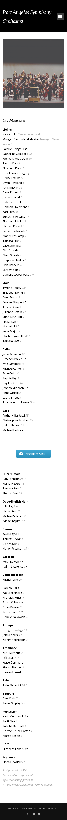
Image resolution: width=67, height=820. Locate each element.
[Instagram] (33, 814)
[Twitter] (39, 814)
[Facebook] (27, 814)
